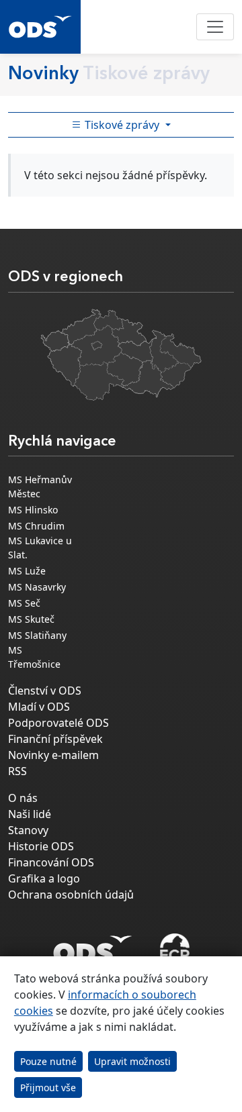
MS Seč (24, 603)
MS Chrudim (36, 525)
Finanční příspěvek (55, 738)
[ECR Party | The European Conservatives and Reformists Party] (174, 949)
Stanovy (28, 830)
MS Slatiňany (37, 635)
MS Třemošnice (34, 657)
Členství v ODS (44, 690)
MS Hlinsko (33, 509)
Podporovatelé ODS (58, 722)
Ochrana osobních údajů (71, 894)
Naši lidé (29, 814)
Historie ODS (41, 846)
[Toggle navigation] (215, 26)
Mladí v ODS (39, 706)
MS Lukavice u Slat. (40, 547)
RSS (17, 771)
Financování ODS (51, 862)
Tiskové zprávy (122, 124)
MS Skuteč (31, 619)
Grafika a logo (44, 878)
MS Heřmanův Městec (40, 486)
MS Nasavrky (37, 586)
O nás (23, 798)
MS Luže (27, 570)
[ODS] (92, 945)
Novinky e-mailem (53, 755)
